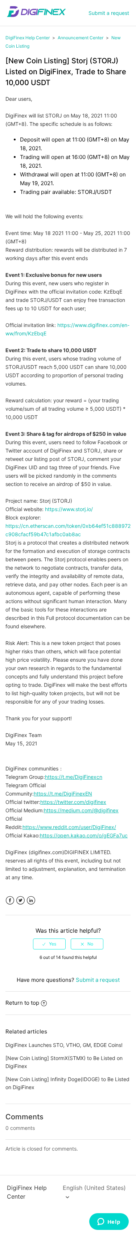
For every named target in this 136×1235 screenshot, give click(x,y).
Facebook (10, 900)
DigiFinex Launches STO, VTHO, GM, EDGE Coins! (64, 1045)
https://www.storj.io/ (69, 509)
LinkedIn (31, 900)
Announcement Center (80, 37)
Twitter (20, 900)
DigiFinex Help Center (27, 37)
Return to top (22, 1002)
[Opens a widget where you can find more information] (109, 1222)
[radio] (49, 944)
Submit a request (108, 13)
